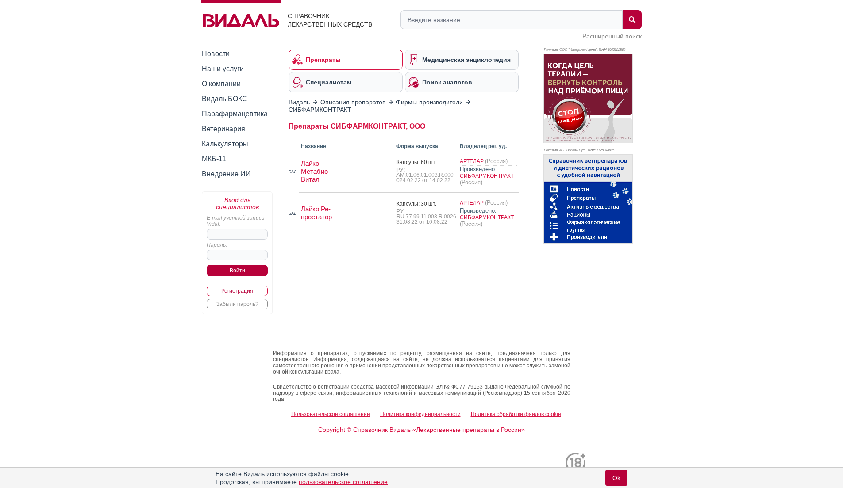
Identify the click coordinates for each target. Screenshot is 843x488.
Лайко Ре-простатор (316, 213)
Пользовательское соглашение (330, 414)
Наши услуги (223, 68)
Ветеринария (223, 129)
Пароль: (217, 245)
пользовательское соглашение (343, 481)
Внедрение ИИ (226, 174)
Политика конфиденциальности (420, 414)
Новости (216, 53)
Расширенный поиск (612, 36)
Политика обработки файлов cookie (516, 414)
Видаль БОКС (224, 99)
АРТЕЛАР (472, 161)
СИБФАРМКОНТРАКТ (487, 176)
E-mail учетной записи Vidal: (236, 221)
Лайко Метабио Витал (314, 171)
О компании (221, 84)
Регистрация (237, 291)
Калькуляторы (225, 144)
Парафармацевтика (235, 114)
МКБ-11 (214, 159)
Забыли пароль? (237, 304)
